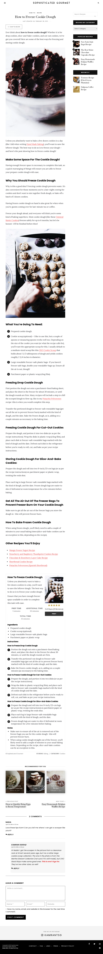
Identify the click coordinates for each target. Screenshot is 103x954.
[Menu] (5, 3)
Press (56, 946)
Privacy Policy (67, 946)
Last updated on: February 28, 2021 (35, 21)
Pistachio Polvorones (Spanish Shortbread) (28, 565)
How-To (32, 13)
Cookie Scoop (49, 350)
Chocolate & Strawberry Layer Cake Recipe (28, 558)
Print (54, 614)
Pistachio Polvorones (51, 398)
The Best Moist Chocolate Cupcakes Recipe (88, 52)
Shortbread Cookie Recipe (21, 561)
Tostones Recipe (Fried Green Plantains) (87, 80)
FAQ (41, 946)
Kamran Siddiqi (18, 845)
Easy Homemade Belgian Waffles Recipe (53, 805)
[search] (95, 16)
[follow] (88, 944)
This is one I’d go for (50, 861)
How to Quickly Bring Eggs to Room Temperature (18, 805)
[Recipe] (76, 44)
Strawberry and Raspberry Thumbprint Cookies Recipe (33, 554)
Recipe (39, 13)
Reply (11, 834)
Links (48, 946)
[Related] (15, 782)
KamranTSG (53, 935)
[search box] (98, 3)
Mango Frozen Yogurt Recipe (22, 550)
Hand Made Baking (35, 144)
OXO (41, 350)
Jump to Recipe (14, 27)
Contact (33, 946)
